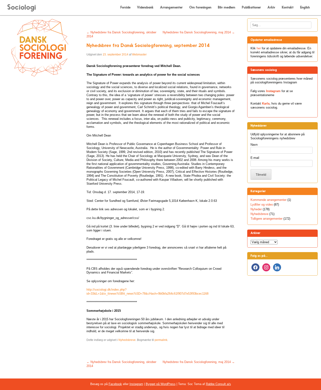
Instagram (273, 91)
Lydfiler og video (262, 204)
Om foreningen (200, 7)
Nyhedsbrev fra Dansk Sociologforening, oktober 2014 (121, 34)
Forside (125, 7)
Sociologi (21, 7)
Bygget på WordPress (161, 384)
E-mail (255, 158)
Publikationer (251, 7)
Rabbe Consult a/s (218, 384)
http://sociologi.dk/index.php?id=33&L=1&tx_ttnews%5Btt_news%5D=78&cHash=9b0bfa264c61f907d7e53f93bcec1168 (147, 291)
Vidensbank (145, 7)
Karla (266, 103)
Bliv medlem (226, 7)
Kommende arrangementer (268, 200)
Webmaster (139, 54)
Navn (254, 144)
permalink (161, 340)
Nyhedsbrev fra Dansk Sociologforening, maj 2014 (199, 32)
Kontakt (288, 7)
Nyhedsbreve (127, 340)
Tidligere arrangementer (266, 218)
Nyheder (256, 209)
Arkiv (271, 7)
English (305, 7)
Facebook (115, 384)
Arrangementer (171, 7)
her (259, 48)
